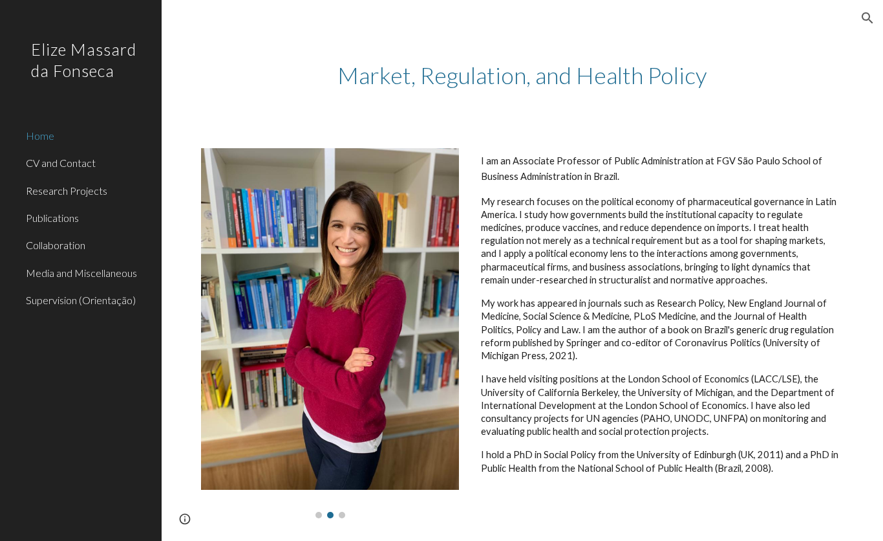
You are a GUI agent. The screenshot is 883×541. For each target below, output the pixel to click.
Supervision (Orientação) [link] (81, 300)
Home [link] (40, 135)
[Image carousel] (330, 333)
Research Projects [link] (66, 190)
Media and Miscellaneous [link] (81, 273)
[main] (522, 75)
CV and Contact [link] (61, 163)
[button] (867, 18)
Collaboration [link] (55, 245)
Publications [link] (52, 218)
